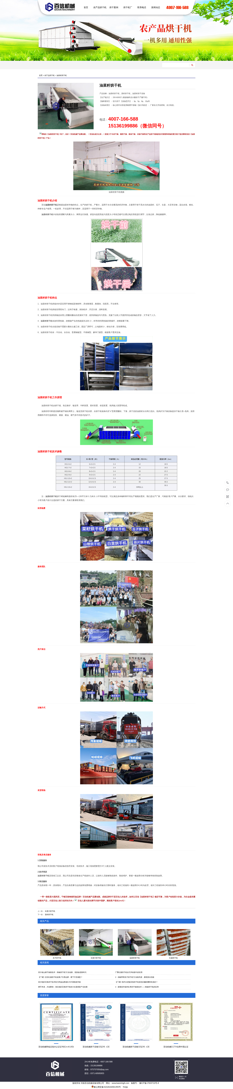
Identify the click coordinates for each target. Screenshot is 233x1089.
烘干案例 (113, 7)
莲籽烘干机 (49, 915)
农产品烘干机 (99, 7)
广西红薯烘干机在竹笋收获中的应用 (128, 972)
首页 (86, 7)
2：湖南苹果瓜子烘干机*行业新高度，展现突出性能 (134, 977)
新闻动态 (155, 7)
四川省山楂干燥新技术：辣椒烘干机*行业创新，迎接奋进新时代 (62, 972)
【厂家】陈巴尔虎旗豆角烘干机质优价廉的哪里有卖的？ (136, 982)
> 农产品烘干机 (49, 75)
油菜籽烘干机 (62, 75)
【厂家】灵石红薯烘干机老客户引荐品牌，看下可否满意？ (60, 977)
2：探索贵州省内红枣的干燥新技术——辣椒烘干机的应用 (137, 987)
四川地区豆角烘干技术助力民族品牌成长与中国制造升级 (59, 982)
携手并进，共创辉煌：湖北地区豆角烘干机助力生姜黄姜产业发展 (62, 987)
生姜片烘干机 (50, 911)
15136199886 (228, 483)
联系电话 (141, 7)
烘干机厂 (127, 7)
